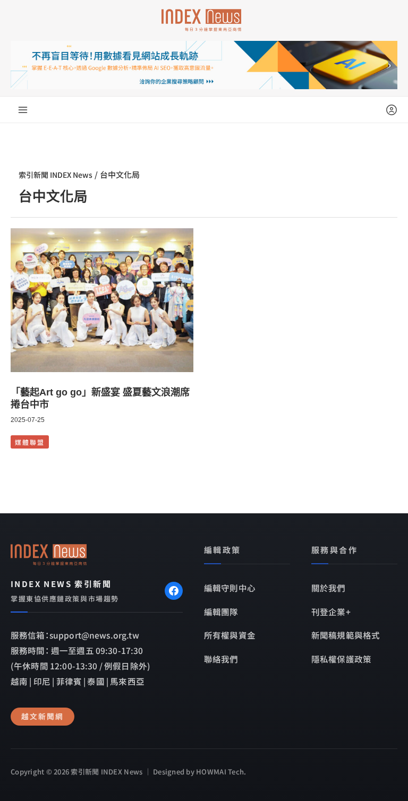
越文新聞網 (42, 716)
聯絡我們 (221, 659)
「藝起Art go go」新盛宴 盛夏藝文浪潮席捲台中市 (100, 398)
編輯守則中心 (230, 587)
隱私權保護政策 (341, 659)
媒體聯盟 (30, 441)
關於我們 (328, 587)
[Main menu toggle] (23, 110)
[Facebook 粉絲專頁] (174, 591)
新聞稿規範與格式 (345, 635)
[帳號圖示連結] (391, 110)
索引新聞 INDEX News (55, 174)
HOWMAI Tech (220, 771)
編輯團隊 (221, 611)
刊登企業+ (331, 611)
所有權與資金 (230, 635)
